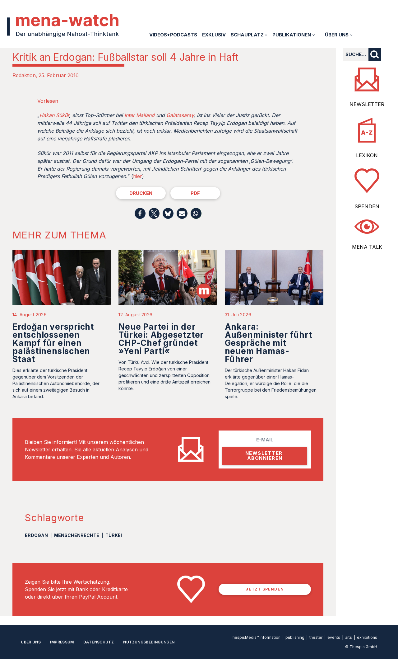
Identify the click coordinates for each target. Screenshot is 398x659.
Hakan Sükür (54, 115)
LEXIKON (367, 155)
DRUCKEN (140, 193)
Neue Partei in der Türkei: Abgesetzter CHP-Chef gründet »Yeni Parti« (161, 339)
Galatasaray (180, 115)
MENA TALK (367, 247)
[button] (140, 213)
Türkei (113, 535)
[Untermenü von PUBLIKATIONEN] (313, 34)
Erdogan (36, 535)
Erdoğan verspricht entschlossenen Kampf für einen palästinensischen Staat (53, 343)
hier (137, 176)
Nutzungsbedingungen (148, 642)
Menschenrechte (76, 535)
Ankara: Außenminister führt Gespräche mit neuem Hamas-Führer (268, 343)
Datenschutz (98, 642)
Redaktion (24, 75)
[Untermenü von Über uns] (351, 34)
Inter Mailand (139, 115)
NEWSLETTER (366, 104)
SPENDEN (366, 206)
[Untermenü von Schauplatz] (266, 34)
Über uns (31, 642)
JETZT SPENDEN (265, 589)
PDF (195, 193)
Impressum (62, 642)
